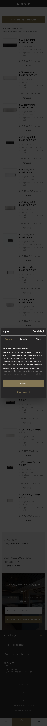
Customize (22, 392)
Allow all (23, 383)
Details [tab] (23, 339)
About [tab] (38, 339)
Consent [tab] (8, 339)
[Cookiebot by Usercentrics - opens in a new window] (33, 332)
